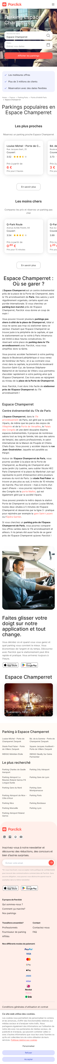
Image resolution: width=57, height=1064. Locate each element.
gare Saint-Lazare (43, 513)
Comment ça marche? (13, 908)
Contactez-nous (41, 927)
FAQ (35, 932)
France (12, 97)
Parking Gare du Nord (12, 787)
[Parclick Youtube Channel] (21, 837)
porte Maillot (29, 491)
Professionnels (9, 927)
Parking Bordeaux (38, 803)
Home (4, 97)
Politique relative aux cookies (24, 1040)
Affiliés (5, 936)
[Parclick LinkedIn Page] (10, 837)
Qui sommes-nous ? (12, 904)
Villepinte (7, 426)
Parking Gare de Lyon (39, 777)
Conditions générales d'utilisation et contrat (25, 1006)
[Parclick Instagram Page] (4, 837)
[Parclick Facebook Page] (15, 837)
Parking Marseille (10, 808)
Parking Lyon (35, 808)
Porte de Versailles (31, 426)
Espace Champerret (13, 100)
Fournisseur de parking (14, 932)
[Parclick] (12, 4)
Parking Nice (8, 803)
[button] (28, 35)
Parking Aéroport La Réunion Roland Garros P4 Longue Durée (14, 780)
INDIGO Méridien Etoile (12, 754)
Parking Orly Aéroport (39, 769)
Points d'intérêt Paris (39, 97)
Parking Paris (23, 97)
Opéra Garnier (14, 516)
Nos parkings (9, 913)
